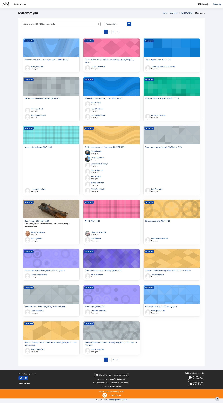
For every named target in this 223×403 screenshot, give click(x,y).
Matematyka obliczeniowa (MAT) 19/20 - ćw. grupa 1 (45, 271)
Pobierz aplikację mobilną (111, 386)
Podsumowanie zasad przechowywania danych (111, 383)
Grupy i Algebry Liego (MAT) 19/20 (158, 60)
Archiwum (174, 13)
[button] (203, 4)
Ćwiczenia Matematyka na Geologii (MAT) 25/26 (103, 271)
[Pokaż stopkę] (217, 399)
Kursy (165, 13)
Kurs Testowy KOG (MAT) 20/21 (37, 221)
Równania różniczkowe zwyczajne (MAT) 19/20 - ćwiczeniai (168, 271)
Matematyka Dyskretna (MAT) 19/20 (38, 147)
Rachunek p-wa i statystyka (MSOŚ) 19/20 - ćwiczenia (45, 307)
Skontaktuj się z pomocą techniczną (113, 375)
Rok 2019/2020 (186, 13)
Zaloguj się (217, 4)
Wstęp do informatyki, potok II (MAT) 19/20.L (162, 98)
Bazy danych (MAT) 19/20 (95, 307)
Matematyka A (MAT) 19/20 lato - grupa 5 (161, 307)
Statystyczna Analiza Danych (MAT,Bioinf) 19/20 (163, 147)
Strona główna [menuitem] (20, 4)
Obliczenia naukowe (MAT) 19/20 (157, 221)
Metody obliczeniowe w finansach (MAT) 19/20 (43, 98)
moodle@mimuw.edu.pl (118, 400)
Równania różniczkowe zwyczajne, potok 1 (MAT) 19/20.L (47, 60)
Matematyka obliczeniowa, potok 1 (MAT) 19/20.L (104, 98)
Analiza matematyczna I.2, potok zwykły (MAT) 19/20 (105, 147)
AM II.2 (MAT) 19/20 (92, 221)
